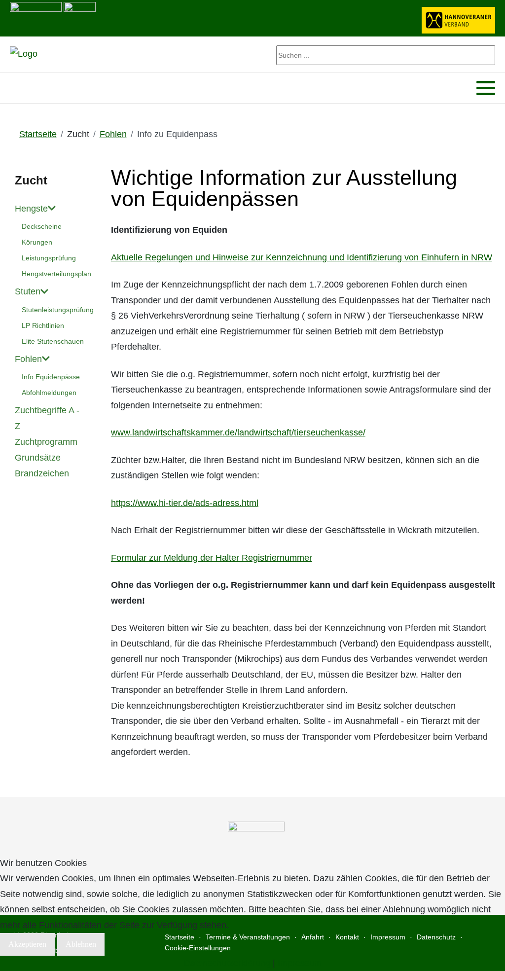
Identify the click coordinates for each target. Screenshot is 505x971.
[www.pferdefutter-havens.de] (36, 17)
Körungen (37, 242)
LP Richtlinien (43, 325)
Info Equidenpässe (51, 377)
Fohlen (28, 359)
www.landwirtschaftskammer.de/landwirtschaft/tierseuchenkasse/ (238, 432)
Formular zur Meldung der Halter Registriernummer (211, 558)
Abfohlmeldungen (49, 392)
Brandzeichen (42, 473)
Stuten (27, 291)
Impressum (300, 963)
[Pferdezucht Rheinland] (23, 54)
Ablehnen (81, 944)
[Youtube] (29, 88)
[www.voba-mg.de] (80, 17)
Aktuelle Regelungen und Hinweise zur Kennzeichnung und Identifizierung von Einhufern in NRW (301, 257)
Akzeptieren (27, 944)
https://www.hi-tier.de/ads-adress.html (184, 503)
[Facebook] (16, 88)
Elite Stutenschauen (53, 341)
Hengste (31, 209)
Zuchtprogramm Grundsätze (46, 450)
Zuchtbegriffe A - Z (47, 418)
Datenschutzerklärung (227, 963)
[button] (485, 88)
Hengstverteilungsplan (54, 274)
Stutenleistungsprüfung (54, 310)
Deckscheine (42, 226)
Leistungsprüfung (49, 258)
